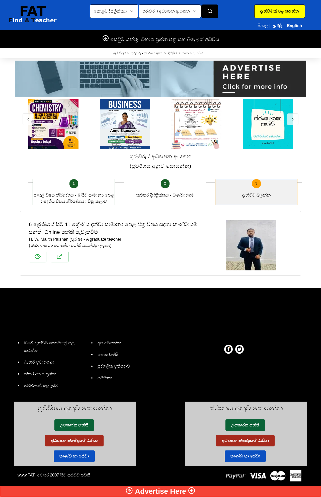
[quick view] (37, 256)
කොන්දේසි (108, 354)
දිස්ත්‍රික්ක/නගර (178, 53)
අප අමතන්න (109, 343)
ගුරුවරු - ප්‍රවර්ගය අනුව (147, 53)
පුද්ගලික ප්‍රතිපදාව (114, 366)
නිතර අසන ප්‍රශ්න (40, 374)
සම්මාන (105, 378)
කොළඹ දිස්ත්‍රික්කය (111, 11)
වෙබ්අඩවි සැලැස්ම (41, 385)
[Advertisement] (159, 313)
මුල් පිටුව (119, 53)
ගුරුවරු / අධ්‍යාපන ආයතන (167, 11)
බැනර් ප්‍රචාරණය (39, 362)
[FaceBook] (228, 349)
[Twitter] (239, 349)
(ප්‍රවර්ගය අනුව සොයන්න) (160, 161)
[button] (279, 11)
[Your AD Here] (160, 78)
